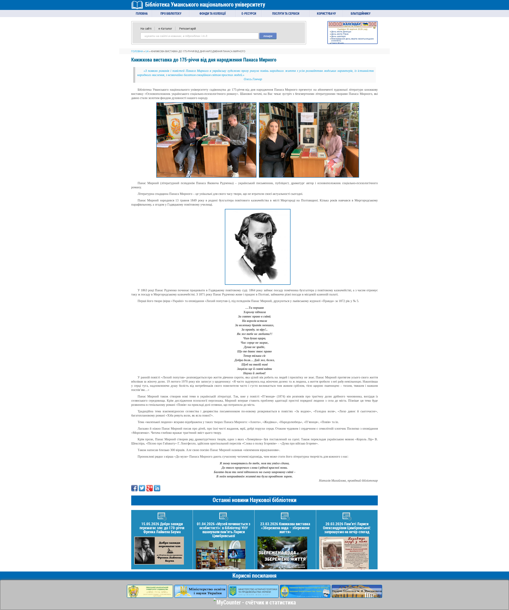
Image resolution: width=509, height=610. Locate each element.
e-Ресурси (249, 13)
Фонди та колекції (212, 13)
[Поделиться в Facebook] (134, 488)
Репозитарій (187, 28)
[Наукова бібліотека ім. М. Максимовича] (357, 595)
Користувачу (326, 13)
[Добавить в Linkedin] (157, 488)
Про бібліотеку (170, 13)
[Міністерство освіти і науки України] (201, 595)
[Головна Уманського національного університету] (150, 595)
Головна (142, 13)
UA (147, 51)
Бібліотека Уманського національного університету (205, 4)
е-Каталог (165, 28)
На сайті (146, 28)
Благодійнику (360, 13)
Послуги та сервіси (285, 13)
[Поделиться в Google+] (149, 488)
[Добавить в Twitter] (142, 488)
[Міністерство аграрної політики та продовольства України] (253, 595)
